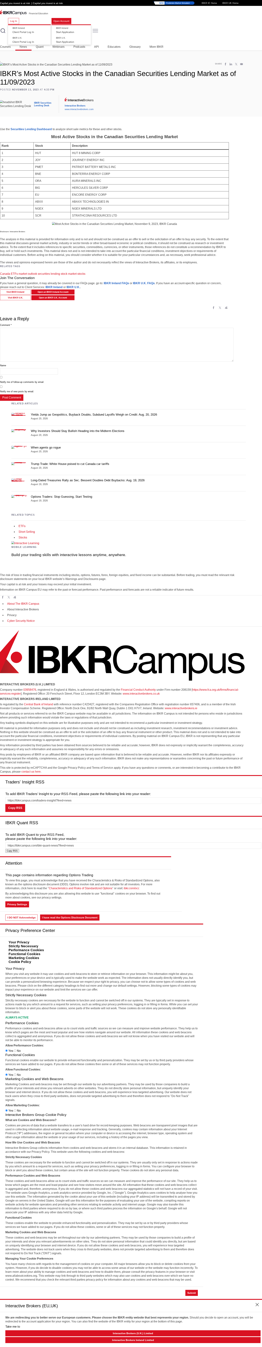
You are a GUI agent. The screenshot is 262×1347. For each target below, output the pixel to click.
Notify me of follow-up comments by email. (22, 382)
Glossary (135, 46)
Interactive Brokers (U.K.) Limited (133, 1333)
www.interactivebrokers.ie (181, 708)
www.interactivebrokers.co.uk (141, 693)
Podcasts (79, 46)
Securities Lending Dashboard (31, 129)
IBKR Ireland (54, 287)
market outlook (28, 273)
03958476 (29, 689)
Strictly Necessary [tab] (23, 946)
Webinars (58, 46)
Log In (13, 21)
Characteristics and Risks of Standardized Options (80, 888)
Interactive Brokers (75, 105)
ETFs (14, 273)
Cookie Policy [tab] (20, 962)
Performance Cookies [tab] (26, 950)
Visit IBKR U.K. (15, 297)
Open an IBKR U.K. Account (53, 297)
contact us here (31, 771)
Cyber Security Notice (21, 620)
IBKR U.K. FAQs (144, 283)
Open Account (61, 21)
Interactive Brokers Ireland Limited (133, 1340)
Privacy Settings (17, 904)
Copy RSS (15, 807)
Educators (114, 46)
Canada (5, 273)
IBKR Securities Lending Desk (42, 104)
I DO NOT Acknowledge (21, 917)
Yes (11, 1050)
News (23, 46)
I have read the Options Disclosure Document (69, 917)
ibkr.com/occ (131, 888)
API (96, 46)
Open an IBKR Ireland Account (53, 292)
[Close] (257, 780)
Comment (6, 325)
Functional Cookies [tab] (24, 954)
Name (3, 365)
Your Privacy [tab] (19, 942)
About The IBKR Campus (23, 603)
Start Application (65, 30)
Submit (191, 1292)
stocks (81, 273)
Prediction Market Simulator (174, 3)
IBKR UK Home (230, 3)
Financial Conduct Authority (138, 689)
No (18, 1050)
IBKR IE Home (209, 3)
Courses (5, 46)
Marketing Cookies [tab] (24, 958)
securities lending (49, 273)
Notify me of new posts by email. (17, 391)
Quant (39, 46)
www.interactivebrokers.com (79, 109)
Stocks (23, 537)
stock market (69, 273)
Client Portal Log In (23, 30)
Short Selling (27, 531)
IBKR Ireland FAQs (116, 283)
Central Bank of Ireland (38, 704)
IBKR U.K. (73, 287)
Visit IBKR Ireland (15, 292)
